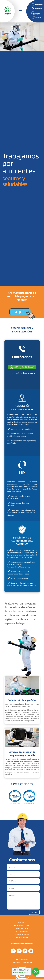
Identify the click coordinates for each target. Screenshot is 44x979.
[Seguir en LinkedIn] (25, 951)
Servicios (22, 922)
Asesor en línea (22, 934)
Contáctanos (22, 937)
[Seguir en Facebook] (13, 951)
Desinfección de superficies (22, 700)
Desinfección (22, 928)
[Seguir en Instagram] (19, 951)
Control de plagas (22, 925)
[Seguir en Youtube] (30, 951)
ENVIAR (34, 912)
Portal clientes (22, 931)
